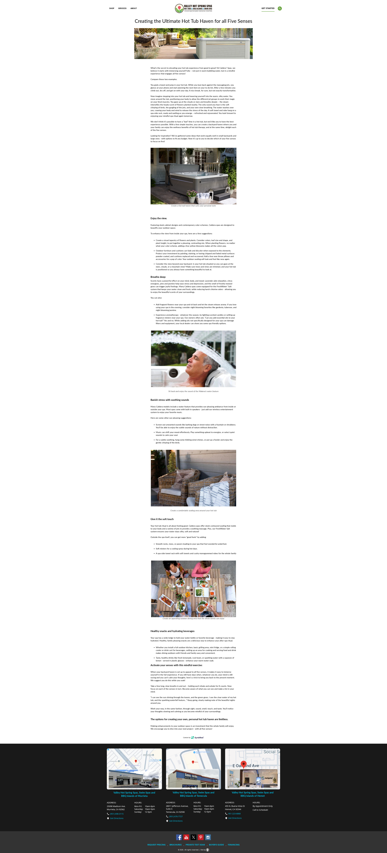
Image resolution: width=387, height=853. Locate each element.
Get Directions (116, 818)
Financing (234, 844)
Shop (111, 8)
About (134, 8)
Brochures (176, 844)
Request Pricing (156, 844)
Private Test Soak (195, 844)
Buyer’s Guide (216, 844)
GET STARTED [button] (268, 8)
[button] (280, 8)
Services (122, 8)
